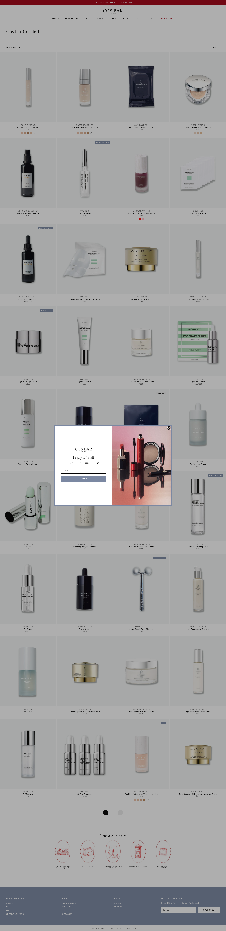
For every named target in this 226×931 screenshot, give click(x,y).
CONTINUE (84, 479)
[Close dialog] (169, 428)
